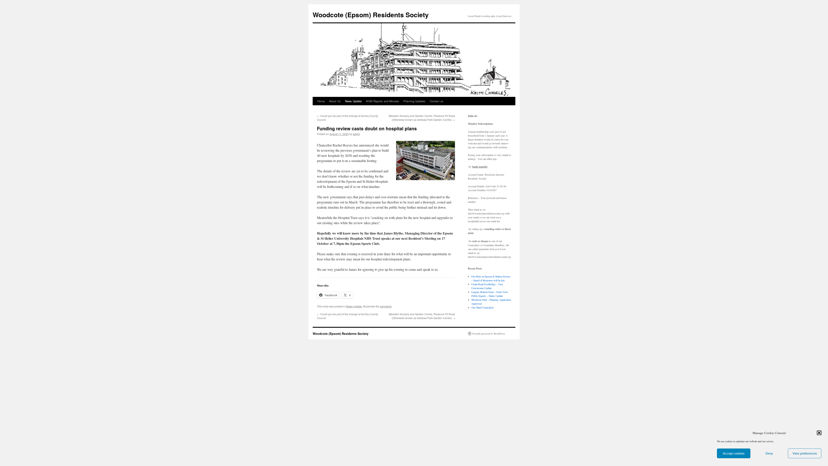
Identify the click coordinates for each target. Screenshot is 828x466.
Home (321, 101)
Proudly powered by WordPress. (489, 333)
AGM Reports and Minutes (382, 101)
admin (356, 134)
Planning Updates (414, 101)
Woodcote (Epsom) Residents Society (371, 14)
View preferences (804, 453)
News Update (353, 101)
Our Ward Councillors (482, 307)
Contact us (436, 101)
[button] (819, 433)
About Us (335, 101)
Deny (769, 453)
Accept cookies (734, 453)
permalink (386, 306)
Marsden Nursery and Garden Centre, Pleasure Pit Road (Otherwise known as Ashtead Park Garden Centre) (422, 117)
